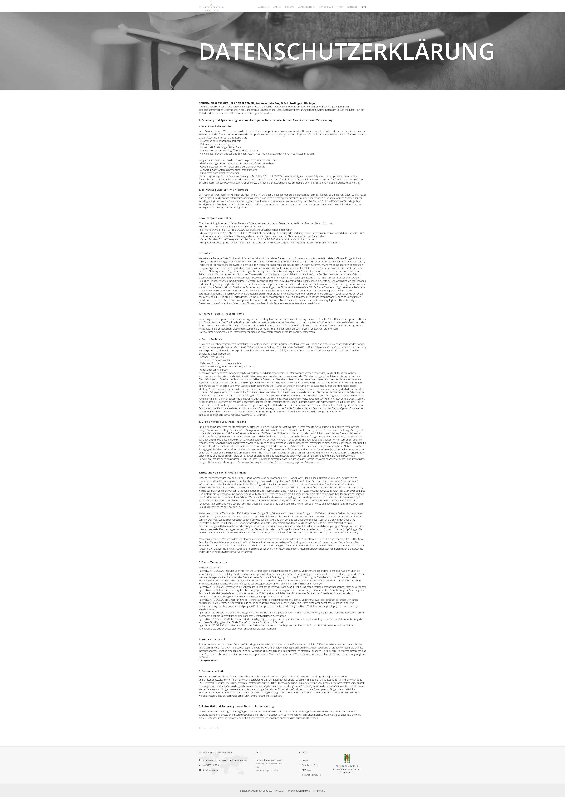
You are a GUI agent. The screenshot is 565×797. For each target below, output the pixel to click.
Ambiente (263, 7)
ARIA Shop (306, 770)
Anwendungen (306, 7)
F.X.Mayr (289, 7)
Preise (305, 760)
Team (340, 7)
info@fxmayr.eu (210, 770)
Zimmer (277, 7)
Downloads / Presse (311, 765)
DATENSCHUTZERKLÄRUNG (299, 791)
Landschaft (326, 7)
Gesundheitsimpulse (311, 774)
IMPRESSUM (279, 791)
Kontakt (352, 7)
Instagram (320, 791)
